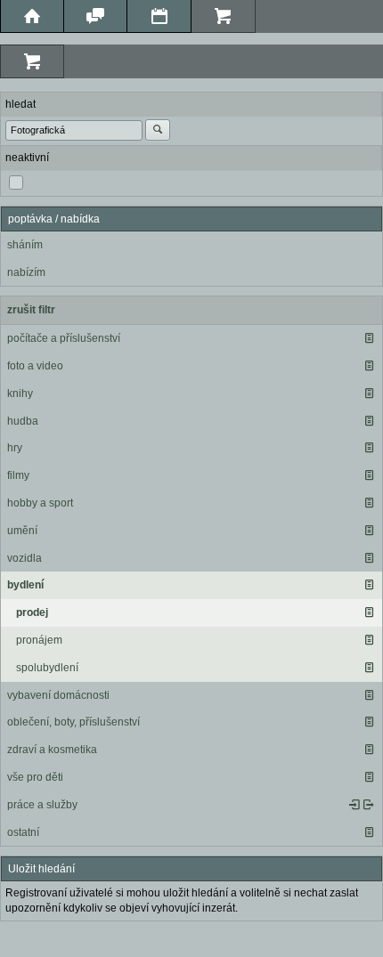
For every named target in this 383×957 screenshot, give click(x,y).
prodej (32, 612)
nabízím (26, 272)
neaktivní (27, 157)
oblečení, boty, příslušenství (73, 722)
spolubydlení (47, 667)
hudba (22, 421)
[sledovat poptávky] (354, 805)
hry (14, 448)
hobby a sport (40, 503)
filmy (18, 475)
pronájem (39, 640)
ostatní (23, 832)
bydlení (25, 585)
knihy (20, 393)
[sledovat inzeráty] (369, 338)
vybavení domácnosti (58, 695)
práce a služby (42, 805)
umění (22, 530)
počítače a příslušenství (63, 338)
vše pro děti (35, 777)
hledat (20, 104)
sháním (25, 245)
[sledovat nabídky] (369, 805)
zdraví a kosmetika (52, 749)
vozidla (24, 558)
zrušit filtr (31, 310)
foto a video (35, 366)
